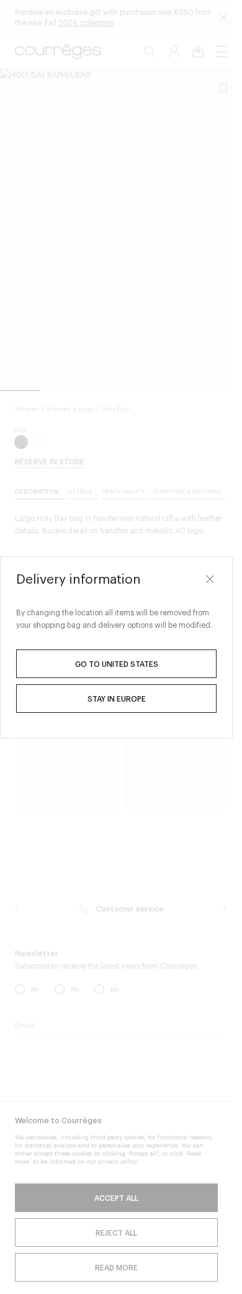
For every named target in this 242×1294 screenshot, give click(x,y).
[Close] (210, 579)
